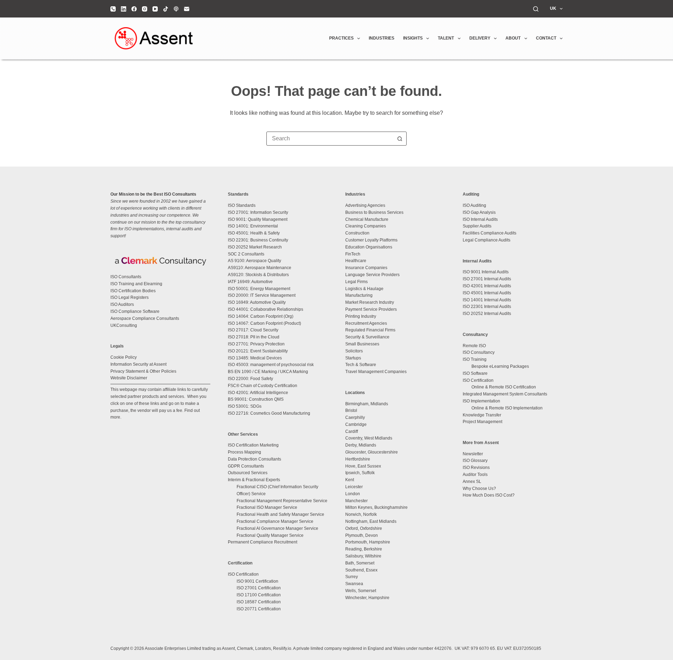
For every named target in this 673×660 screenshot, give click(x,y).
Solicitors (354, 351)
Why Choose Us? (479, 488)
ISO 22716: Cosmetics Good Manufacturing (269, 413)
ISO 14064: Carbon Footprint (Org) (260, 316)
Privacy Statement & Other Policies (143, 371)
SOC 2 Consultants (246, 254)
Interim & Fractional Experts (254, 479)
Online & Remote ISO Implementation (507, 408)
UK (553, 8)
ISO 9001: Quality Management (257, 219)
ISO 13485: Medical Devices (255, 358)
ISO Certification (243, 574)
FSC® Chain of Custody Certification (262, 385)
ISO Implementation (481, 401)
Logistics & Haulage (364, 288)
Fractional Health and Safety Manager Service (280, 514)
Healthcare (355, 260)
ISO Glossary (475, 460)
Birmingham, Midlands (366, 403)
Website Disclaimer (128, 377)
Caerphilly (355, 417)
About (513, 38)
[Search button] (399, 138)
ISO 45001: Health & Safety (254, 233)
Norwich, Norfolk (361, 514)
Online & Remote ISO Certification (503, 387)
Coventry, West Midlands (368, 438)
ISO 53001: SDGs (244, 406)
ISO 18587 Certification (259, 601)
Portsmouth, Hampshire (367, 542)
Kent (349, 479)
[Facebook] (134, 9)
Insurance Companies (366, 267)
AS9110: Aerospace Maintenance (259, 267)
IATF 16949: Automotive (250, 281)
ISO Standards (242, 205)
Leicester (354, 486)
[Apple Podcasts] (176, 9)
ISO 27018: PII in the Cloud (253, 337)
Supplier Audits (477, 226)
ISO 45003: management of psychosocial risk (271, 364)
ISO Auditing (474, 205)
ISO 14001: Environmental (253, 226)
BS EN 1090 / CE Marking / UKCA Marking (268, 371)
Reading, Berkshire (363, 549)
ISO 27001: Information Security (258, 212)
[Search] (535, 9)
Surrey (351, 576)
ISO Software (475, 373)
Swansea (354, 583)
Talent (446, 38)
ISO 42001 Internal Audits (487, 285)
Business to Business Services (374, 212)
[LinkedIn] (123, 9)
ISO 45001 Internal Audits (487, 292)
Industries (381, 38)
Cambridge (356, 424)
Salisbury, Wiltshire (363, 556)
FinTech (352, 254)
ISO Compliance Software (134, 311)
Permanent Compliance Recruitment (262, 542)
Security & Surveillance (367, 337)
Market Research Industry (369, 302)
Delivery (479, 38)
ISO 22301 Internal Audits (487, 306)
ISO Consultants (125, 276)
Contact (546, 38)
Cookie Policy (123, 357)
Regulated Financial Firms (370, 330)
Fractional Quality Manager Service (270, 535)
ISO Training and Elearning (136, 283)
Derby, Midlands (360, 445)
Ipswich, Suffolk (360, 472)
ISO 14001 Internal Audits (487, 299)
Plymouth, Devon (361, 535)
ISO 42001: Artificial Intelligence (258, 392)
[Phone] (113, 9)
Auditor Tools (475, 474)
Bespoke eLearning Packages (500, 366)
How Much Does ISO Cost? (489, 495)
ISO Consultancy (479, 352)
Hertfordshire (357, 459)
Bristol (351, 410)
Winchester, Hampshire (367, 597)
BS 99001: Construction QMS (256, 399)
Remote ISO (474, 345)
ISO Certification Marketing (253, 445)
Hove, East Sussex (363, 466)
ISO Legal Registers (129, 297)
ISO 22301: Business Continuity (258, 240)
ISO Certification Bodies (133, 290)
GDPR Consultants (246, 466)
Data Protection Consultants (254, 459)
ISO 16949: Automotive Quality (257, 302)
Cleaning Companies (365, 226)
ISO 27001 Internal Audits (487, 278)
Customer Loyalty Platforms (371, 240)
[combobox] (330, 139)
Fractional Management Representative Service (282, 500)
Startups (353, 358)
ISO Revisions (476, 467)
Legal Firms (356, 281)
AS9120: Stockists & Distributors (258, 274)
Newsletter (473, 453)
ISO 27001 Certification (259, 587)
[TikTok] (165, 9)
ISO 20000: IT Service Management (261, 295)
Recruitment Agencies (366, 323)
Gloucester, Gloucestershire (371, 452)
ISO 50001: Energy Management (259, 288)
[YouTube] (155, 9)
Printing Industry (360, 316)
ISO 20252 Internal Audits (487, 313)
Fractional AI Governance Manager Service (277, 528)
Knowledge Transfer (482, 415)
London (352, 493)
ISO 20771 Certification (259, 608)
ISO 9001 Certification (257, 581)
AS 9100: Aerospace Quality (254, 260)
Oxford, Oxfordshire (363, 528)
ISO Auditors (122, 304)
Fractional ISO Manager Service (267, 507)
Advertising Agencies (365, 205)
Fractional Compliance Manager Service (275, 521)
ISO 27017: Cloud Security (253, 330)
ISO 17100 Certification (259, 594)
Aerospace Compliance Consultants (144, 318)
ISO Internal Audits (480, 219)
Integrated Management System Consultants (505, 394)
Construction (357, 233)
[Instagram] (144, 9)
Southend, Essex (361, 570)
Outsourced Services (247, 472)
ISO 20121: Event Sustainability (258, 351)
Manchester (356, 500)
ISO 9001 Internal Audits (486, 271)
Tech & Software (360, 364)
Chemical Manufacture (366, 219)
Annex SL (472, 481)
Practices (341, 38)
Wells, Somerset (360, 590)
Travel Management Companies (376, 371)
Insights (413, 38)
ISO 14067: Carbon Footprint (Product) (264, 323)
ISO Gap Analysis (479, 212)
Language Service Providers (372, 274)
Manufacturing (359, 295)
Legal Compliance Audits (486, 240)
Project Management (482, 421)
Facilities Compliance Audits (489, 233)
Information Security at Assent (138, 364)
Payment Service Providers (371, 309)
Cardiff (351, 431)
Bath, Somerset (359, 563)
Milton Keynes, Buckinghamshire (376, 507)
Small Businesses (362, 344)
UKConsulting (123, 325)
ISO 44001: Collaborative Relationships (265, 309)
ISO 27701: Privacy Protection (256, 344)
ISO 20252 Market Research (255, 247)
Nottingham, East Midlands (370, 521)
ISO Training (475, 359)
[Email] (186, 9)
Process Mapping (244, 452)
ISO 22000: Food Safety (250, 378)
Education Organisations (368, 247)
